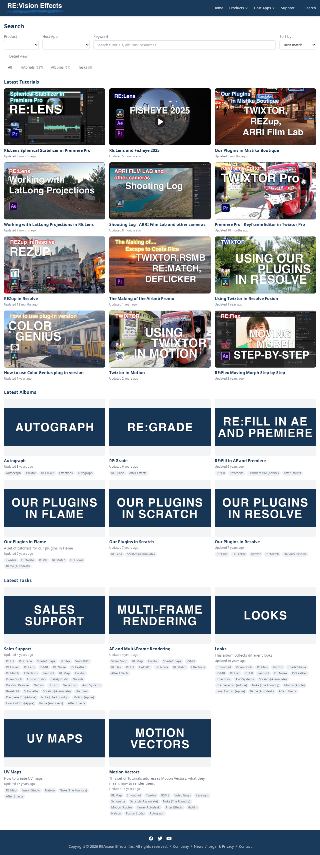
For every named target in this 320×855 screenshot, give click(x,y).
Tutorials (31, 67)
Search (310, 8)
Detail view (18, 56)
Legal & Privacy (221, 846)
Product (10, 36)
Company (181, 846)
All (10, 67)
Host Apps (262, 8)
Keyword (101, 36)
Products (236, 8)
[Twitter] (160, 838)
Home (218, 8)
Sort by (285, 36)
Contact (245, 846)
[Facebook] (151, 838)
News (198, 846)
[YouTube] (169, 838)
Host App (50, 36)
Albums (60, 67)
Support (287, 8)
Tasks (85, 67)
